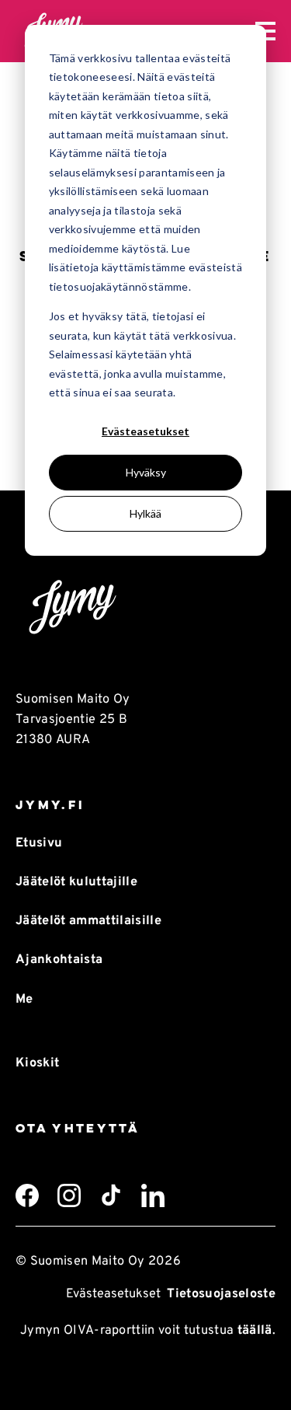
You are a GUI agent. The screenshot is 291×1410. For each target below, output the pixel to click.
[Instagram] (69, 1195)
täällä (254, 1330)
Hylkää (145, 513)
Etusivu (39, 843)
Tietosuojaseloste (221, 1294)
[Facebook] (27, 1195)
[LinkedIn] (153, 1195)
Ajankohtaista (59, 960)
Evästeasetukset (145, 431)
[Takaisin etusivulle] (145, 608)
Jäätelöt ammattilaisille (88, 921)
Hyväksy (146, 472)
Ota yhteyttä (78, 1128)
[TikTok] (111, 1195)
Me (24, 999)
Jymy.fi (50, 805)
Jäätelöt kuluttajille (76, 882)
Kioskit (37, 1063)
